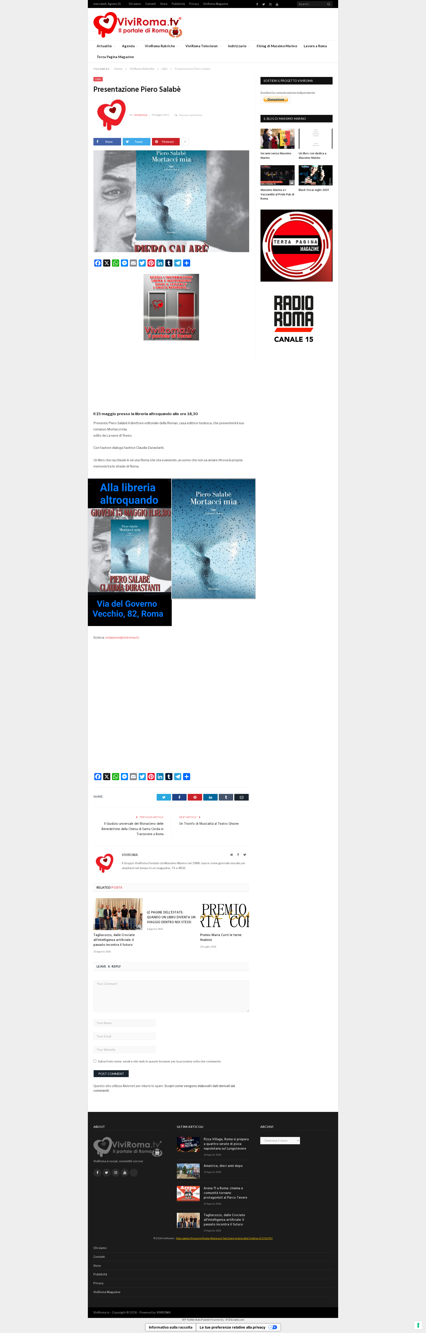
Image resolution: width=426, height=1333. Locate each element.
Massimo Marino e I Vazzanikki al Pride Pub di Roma (277, 194)
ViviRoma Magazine (215, 4)
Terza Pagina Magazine (115, 57)
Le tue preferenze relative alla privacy (232, 1327)
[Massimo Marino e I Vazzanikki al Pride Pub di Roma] (277, 175)
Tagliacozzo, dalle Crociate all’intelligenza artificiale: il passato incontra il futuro (114, 940)
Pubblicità (178, 4)
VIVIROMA (163, 1312)
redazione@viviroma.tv (122, 638)
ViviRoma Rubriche (160, 46)
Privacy (194, 4)
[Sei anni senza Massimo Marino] (277, 139)
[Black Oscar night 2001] (316, 175)
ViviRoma (140, 115)
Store (163, 4)
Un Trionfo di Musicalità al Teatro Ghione (209, 823)
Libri (98, 79)
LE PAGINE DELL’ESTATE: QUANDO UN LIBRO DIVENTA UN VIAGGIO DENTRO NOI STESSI (171, 917)
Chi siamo (135, 4)
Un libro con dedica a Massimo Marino (312, 156)
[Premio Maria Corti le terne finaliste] (224, 914)
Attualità (104, 46)
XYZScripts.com (234, 1319)
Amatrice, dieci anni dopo (223, 1166)
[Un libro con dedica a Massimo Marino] (316, 139)
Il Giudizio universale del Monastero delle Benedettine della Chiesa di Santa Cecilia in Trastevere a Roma (133, 829)
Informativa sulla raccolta (170, 1327)
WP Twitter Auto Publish (196, 1319)
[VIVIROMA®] (137, 24)
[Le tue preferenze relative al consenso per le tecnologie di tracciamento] (418, 1325)
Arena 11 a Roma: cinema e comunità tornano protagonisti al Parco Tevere (225, 1193)
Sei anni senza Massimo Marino (275, 156)
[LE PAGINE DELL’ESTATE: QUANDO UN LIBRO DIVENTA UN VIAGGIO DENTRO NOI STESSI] (171, 902)
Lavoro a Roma (315, 46)
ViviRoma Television (201, 46)
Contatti (150, 4)
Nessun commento (190, 115)
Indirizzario (237, 46)
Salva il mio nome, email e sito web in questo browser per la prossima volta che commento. (159, 1061)
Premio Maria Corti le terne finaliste (220, 938)
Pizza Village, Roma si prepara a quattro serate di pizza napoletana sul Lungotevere (226, 1144)
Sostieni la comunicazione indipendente (287, 92)
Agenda (128, 46)
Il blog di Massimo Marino (277, 46)
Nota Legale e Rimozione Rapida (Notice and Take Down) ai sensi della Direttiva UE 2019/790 (224, 1238)
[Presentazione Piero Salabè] (171, 201)
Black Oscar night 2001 (314, 190)
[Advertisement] (171, 374)
